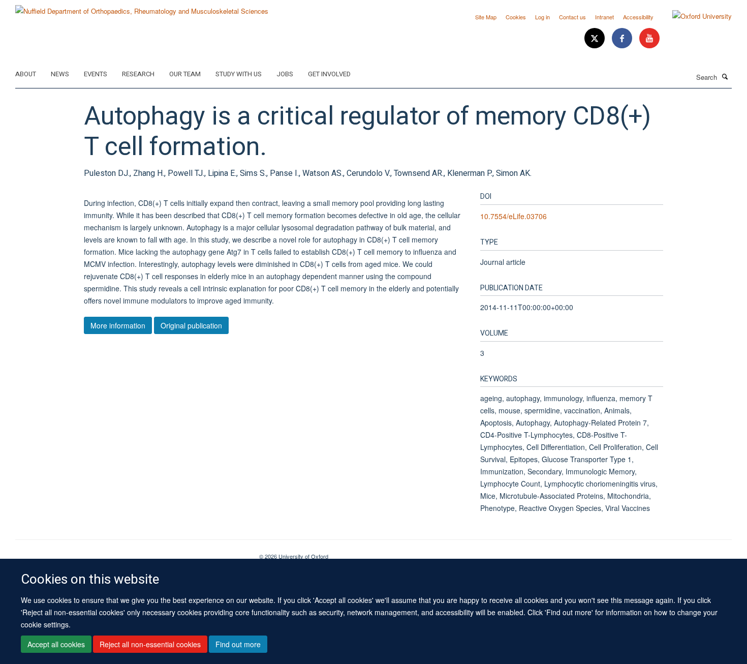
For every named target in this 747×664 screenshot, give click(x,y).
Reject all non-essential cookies (150, 644)
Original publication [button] (191, 325)
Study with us (238, 74)
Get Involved (329, 74)
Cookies (516, 17)
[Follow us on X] (595, 38)
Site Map (485, 17)
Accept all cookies (56, 644)
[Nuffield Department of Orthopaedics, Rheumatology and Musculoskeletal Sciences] (141, 7)
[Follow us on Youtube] (649, 38)
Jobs (284, 74)
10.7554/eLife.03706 (513, 216)
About (25, 74)
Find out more (238, 644)
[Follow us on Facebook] (623, 38)
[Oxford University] (694, 16)
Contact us (572, 17)
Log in (542, 17)
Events (95, 74)
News (60, 74)
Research (138, 74)
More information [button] (117, 325)
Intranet (604, 17)
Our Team (185, 74)
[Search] (725, 76)
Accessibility (638, 17)
